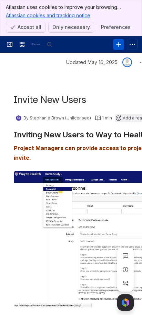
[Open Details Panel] (125, 269)
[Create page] (125, 283)
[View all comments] (125, 255)
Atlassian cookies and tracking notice (48, 15)
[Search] (49, 44)
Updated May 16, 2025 (92, 62)
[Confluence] (35, 44)
